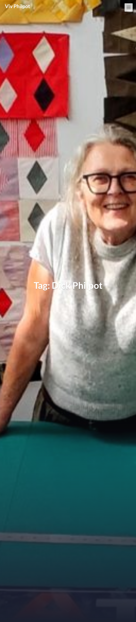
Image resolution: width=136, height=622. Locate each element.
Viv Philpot (17, 6)
